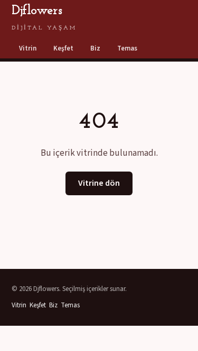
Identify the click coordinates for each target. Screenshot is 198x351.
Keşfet (63, 48)
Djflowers (44, 17)
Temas (127, 48)
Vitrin (27, 48)
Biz (95, 48)
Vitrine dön (99, 183)
